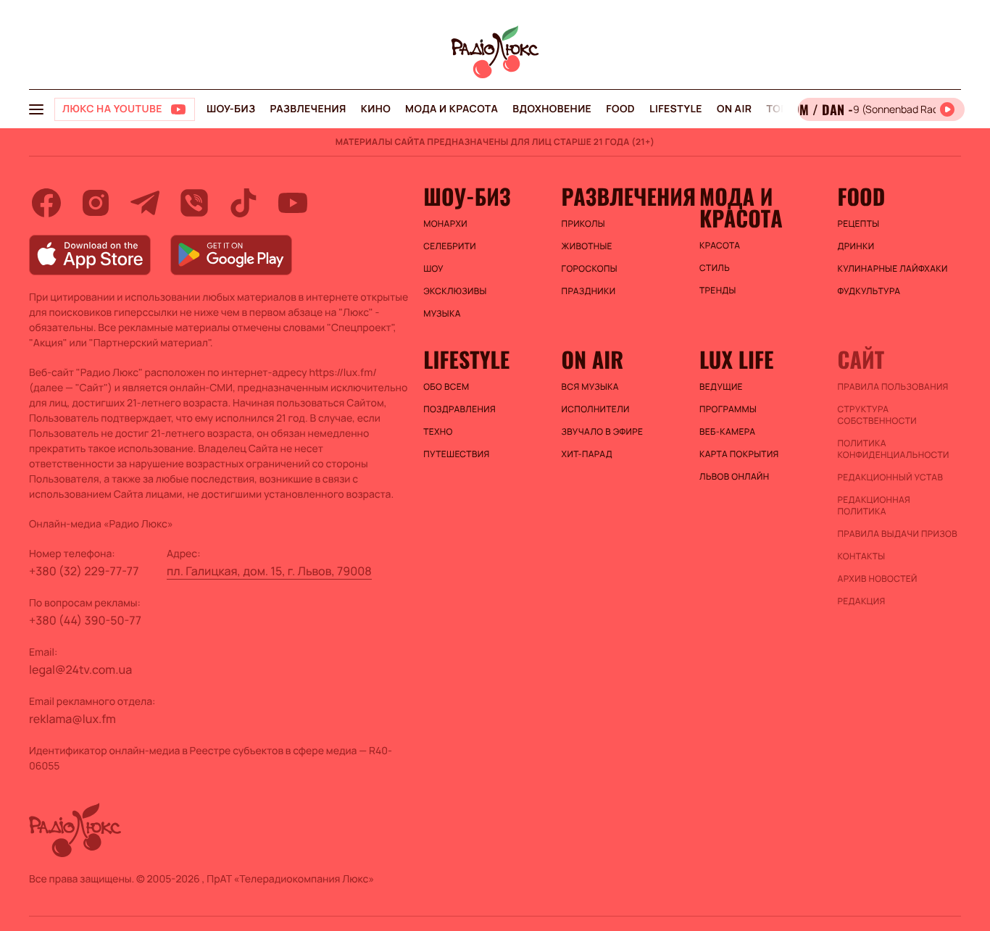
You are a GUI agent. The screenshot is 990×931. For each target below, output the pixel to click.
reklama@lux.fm (72, 719)
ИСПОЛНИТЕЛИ (596, 409)
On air (734, 109)
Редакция (862, 601)
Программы (728, 409)
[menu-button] (36, 109)
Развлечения (308, 109)
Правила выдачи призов (897, 534)
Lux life (736, 359)
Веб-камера (727, 432)
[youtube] (292, 202)
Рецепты (859, 224)
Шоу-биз (231, 109)
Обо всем (446, 387)
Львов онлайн (734, 477)
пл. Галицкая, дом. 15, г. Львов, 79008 (269, 571)
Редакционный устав (891, 477)
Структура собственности (877, 415)
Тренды (717, 290)
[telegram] (145, 202)
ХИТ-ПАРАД (587, 454)
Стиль (714, 268)
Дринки (856, 246)
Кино (376, 109)
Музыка (442, 314)
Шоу (433, 269)
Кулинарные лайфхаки (893, 269)
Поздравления (459, 409)
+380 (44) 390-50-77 (85, 620)
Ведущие (721, 387)
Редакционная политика (874, 505)
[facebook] (46, 202)
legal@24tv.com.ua (80, 669)
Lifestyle (675, 109)
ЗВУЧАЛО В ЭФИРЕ (603, 432)
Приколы (583, 224)
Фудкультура (869, 291)
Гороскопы (589, 269)
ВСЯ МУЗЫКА (590, 387)
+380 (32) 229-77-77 (84, 571)
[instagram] (95, 202)
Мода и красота (451, 109)
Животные (587, 246)
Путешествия (456, 454)
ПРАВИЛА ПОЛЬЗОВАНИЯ (893, 387)
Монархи (445, 224)
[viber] (194, 202)
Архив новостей (878, 579)
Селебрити (449, 246)
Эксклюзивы (455, 291)
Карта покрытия (739, 454)
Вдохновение (551, 109)
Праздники (589, 291)
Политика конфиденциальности (893, 449)
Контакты (862, 556)
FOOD (620, 109)
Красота (719, 245)
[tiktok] (243, 202)
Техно (438, 432)
